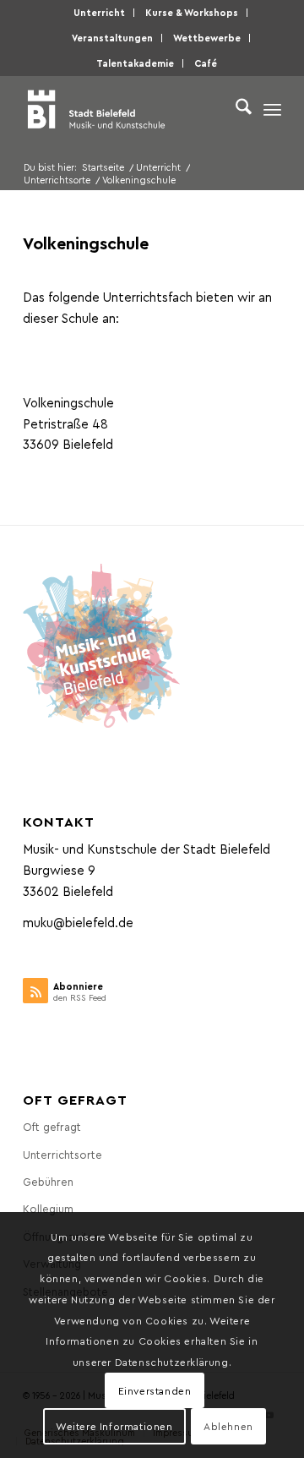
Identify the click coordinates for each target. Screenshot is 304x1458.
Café (205, 62)
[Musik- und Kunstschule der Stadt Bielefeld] (126, 109)
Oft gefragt (52, 1126)
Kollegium (48, 1208)
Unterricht (99, 12)
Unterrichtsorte (62, 1154)
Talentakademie (135, 62)
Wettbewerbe (207, 37)
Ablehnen (228, 1426)
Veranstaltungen (112, 37)
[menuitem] (99, 12)
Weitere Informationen (114, 1426)
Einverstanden (155, 1390)
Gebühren (48, 1181)
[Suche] (235, 109)
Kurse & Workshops (191, 12)
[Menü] (272, 109)
